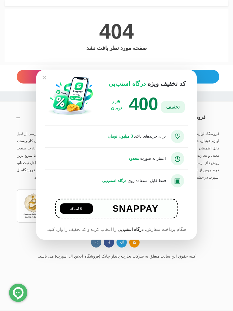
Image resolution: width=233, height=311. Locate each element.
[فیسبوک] (109, 242)
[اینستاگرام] (96, 242)
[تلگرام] (121, 242)
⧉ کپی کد (76, 208)
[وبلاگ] (134, 242)
